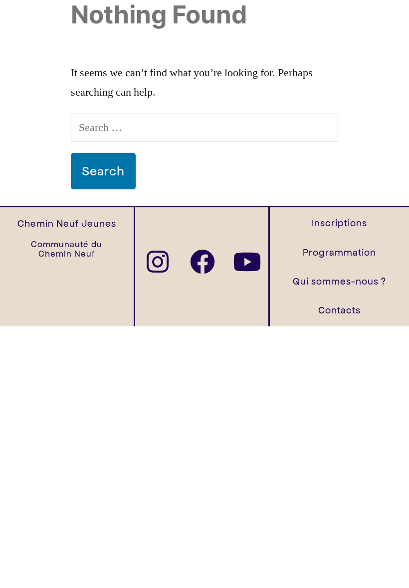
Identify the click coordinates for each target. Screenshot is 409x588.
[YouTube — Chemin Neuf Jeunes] (246, 261)
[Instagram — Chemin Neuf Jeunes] (157, 261)
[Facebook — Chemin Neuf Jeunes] (202, 261)
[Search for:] (204, 128)
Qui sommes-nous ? (339, 281)
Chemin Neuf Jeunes (66, 223)
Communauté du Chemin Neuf (66, 249)
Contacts (339, 310)
